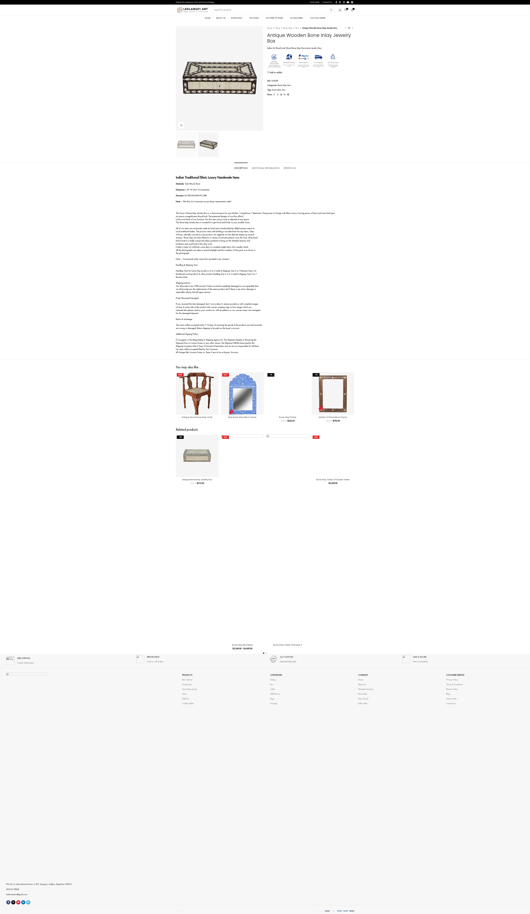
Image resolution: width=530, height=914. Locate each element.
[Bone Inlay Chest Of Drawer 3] (287, 538)
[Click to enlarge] (181, 125)
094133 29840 (12, 889)
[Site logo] (192, 9)
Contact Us (451, 703)
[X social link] (340, 2)
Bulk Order (362, 703)
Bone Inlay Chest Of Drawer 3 (287, 645)
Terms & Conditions (454, 684)
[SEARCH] (331, 10)
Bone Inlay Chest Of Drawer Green (333, 479)
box (283, 90)
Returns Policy (452, 689)
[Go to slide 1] (263, 653)
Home (269, 28)
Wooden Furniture (365, 689)
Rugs (272, 698)
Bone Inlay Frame (287, 417)
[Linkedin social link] (284, 94)
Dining (272, 680)
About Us (362, 684)
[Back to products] (349, 28)
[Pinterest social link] (352, 2)
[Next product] (352, 28)
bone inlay (276, 90)
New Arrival (363, 698)
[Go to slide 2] (266, 653)
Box (297, 28)
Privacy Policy (452, 680)
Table (272, 689)
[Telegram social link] (288, 94)
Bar (271, 684)
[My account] (340, 10)
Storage (273, 703)
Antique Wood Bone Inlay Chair (197, 417)
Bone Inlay (287, 28)
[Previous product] (346, 28)
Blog (448, 694)
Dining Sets (187, 684)
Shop (278, 28)
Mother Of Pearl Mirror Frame (333, 417)
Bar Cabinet (187, 680)
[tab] (241, 167)
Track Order (451, 698)
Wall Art (185, 698)
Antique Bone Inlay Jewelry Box (197, 479)
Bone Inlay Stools (189, 689)
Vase (184, 694)
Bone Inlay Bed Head (242, 645)
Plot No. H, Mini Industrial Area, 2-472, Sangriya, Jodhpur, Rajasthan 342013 (39, 884)
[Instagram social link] (344, 2)
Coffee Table (188, 703)
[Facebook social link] (336, 2)
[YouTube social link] (348, 2)
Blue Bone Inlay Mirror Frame (242, 417)
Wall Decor (275, 694)
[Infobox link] (20, 659)
